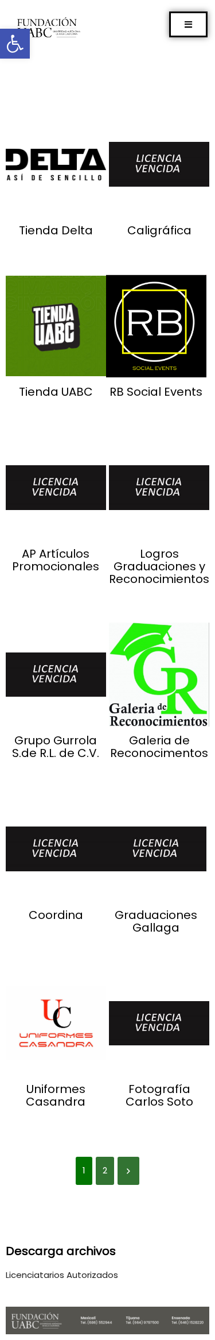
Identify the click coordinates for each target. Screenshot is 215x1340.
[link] (15, 44)
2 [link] (105, 1170)
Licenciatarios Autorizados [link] (62, 1275)
